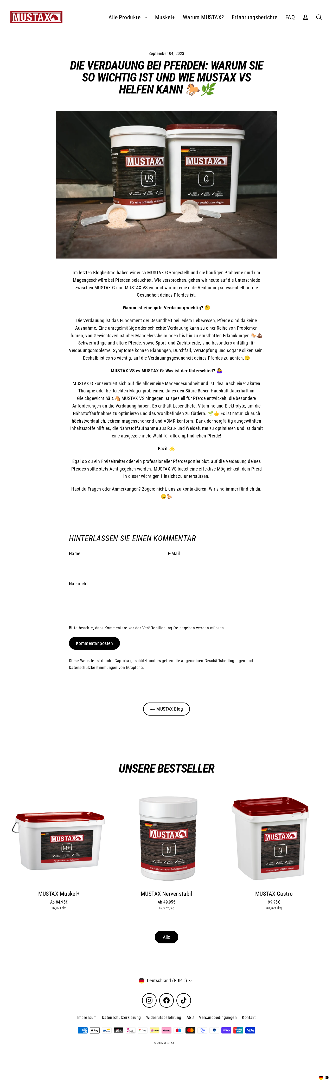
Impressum (87, 1017)
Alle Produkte (125, 17)
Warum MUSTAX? (203, 17)
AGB (190, 1017)
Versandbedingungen (218, 1017)
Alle (166, 937)
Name (74, 553)
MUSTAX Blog (169, 709)
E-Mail (174, 553)
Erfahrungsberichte (255, 17)
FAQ (290, 17)
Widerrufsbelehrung (163, 1017)
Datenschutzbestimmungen (93, 667)
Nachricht (78, 583)
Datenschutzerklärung (121, 1017)
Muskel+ (165, 17)
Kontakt (249, 1017)
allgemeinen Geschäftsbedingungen (213, 660)
